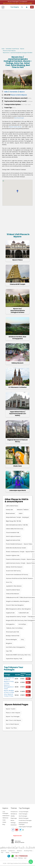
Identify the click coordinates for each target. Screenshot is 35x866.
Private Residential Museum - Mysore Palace (19, 544)
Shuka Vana (17, 466)
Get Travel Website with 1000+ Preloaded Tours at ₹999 (17, 3)
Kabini (20, 513)
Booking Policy (28, 850)
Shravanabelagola (11, 639)
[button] (17, 191)
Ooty (22, 639)
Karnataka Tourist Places (12, 48)
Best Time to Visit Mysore (13, 720)
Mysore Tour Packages (12, 716)
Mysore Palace (17, 260)
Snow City (9, 582)
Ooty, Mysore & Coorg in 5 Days (8, 695)
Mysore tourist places (15, 127)
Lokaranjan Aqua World (17, 490)
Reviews (19, 850)
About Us (3, 850)
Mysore (22, 48)
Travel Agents (15, 852)
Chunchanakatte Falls (12, 532)
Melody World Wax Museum (14, 567)
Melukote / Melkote (23, 509)
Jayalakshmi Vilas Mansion (14, 586)
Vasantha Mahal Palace (13, 590)
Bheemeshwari (10, 513)
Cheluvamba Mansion (12, 594)
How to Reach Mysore (12, 724)
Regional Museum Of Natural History (17, 441)
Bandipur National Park (12, 636)
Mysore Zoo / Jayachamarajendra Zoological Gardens (17, 310)
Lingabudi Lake (10, 613)
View (28, 678)
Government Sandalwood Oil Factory (17, 574)
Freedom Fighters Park (12, 555)
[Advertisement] (17, 29)
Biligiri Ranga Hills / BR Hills (13, 521)
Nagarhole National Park (13, 540)
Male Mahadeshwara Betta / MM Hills (17, 525)
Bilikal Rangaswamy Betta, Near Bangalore (18, 609)
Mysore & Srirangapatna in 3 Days (9, 687)
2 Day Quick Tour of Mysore (9, 678)
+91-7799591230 (21, 856)
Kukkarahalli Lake (24, 613)
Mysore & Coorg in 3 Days (9, 682)
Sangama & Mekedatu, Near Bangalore (17, 601)
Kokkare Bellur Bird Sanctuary (14, 529)
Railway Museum (17, 363)
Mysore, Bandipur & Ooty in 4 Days (9, 691)
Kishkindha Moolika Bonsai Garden (16, 548)
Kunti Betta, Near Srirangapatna (15, 647)
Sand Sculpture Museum (13, 536)
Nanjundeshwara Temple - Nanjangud (17, 517)
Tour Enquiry (14, 7)
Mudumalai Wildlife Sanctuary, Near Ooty (18, 655)
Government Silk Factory (13, 571)
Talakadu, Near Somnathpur (14, 628)
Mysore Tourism (10, 709)
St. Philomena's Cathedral (17, 387)
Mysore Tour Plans (11, 728)
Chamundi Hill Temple (17, 284)
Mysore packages (19, 118)
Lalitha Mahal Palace (12, 506)
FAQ (2, 852)
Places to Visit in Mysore (9, 50)
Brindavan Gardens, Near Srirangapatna (17, 337)
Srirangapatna (10, 624)
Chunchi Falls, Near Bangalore (15, 605)
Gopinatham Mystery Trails (14, 658)
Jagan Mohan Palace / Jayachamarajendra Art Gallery (17, 413)
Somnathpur (22, 624)
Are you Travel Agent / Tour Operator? (17, 1)
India (3, 48)
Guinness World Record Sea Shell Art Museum (19, 578)
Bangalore (9, 643)
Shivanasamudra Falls (12, 632)
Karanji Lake (9, 509)
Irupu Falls (9, 651)
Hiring (7, 852)
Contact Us (11, 850)
